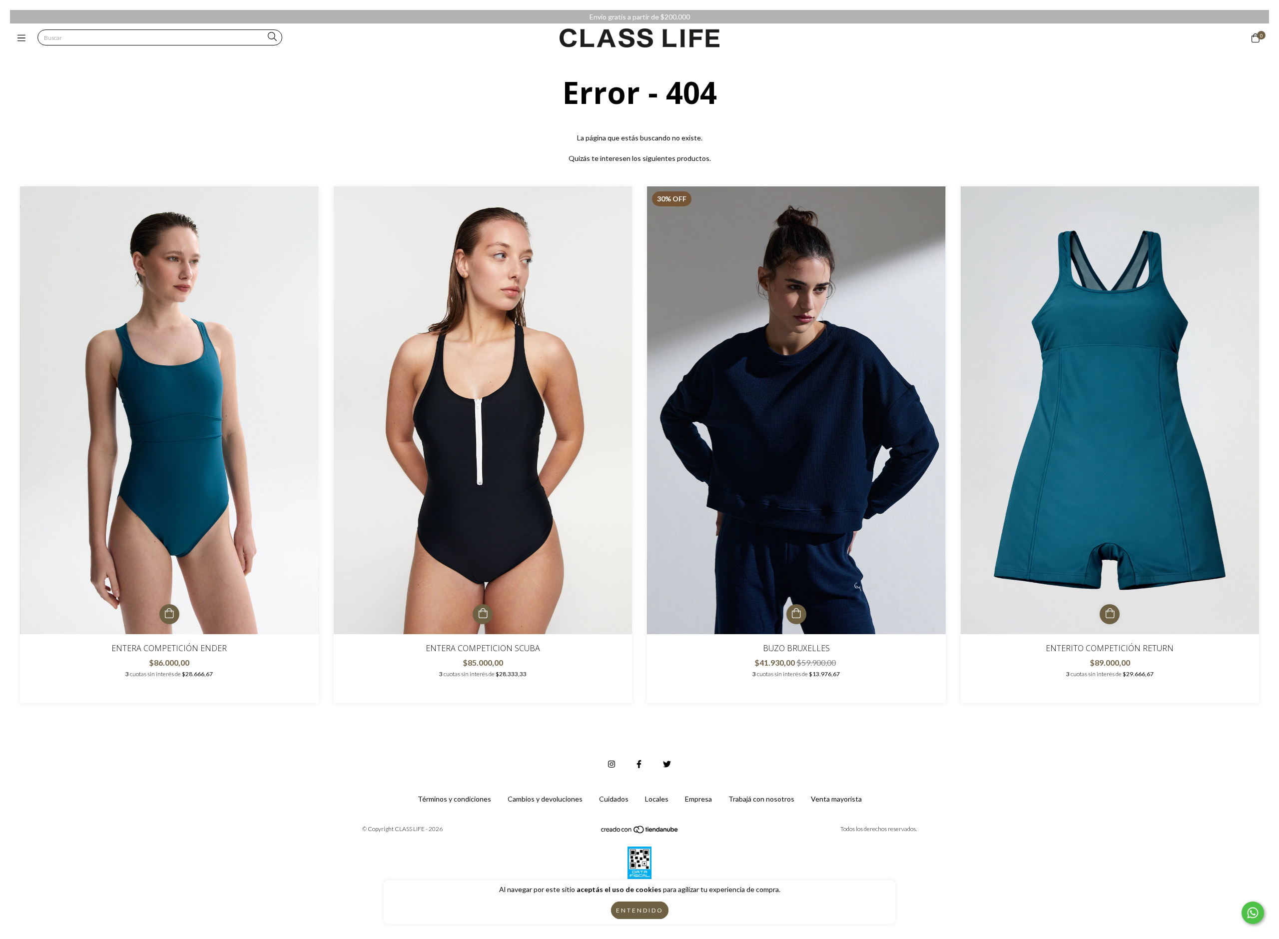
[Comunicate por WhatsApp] (1253, 913)
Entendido (639, 910)
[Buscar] (272, 37)
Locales (656, 799)
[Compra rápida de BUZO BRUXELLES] (796, 614)
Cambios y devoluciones (545, 799)
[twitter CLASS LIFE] (667, 764)
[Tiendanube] (640, 832)
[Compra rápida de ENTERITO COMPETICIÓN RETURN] (1110, 614)
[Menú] (23, 38)
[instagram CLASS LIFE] (611, 764)
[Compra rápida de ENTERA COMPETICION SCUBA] (483, 614)
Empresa (698, 799)
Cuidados (614, 799)
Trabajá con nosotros (761, 799)
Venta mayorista (836, 799)
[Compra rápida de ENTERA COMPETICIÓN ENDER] (169, 614)
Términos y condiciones (454, 799)
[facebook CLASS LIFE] (639, 764)
